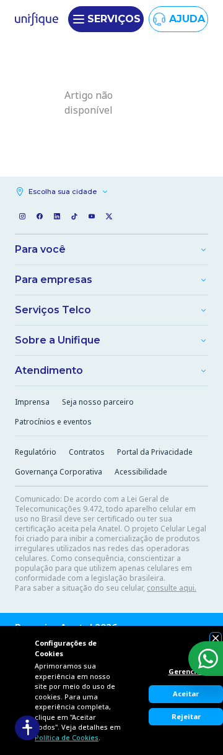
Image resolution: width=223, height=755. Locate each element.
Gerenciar (186, 671)
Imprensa (32, 402)
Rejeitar (186, 716)
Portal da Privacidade (155, 452)
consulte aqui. (171, 588)
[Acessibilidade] (27, 727)
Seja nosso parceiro (98, 402)
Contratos (87, 452)
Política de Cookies (66, 737)
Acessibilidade (141, 471)
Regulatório (35, 452)
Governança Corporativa (58, 471)
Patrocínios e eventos (53, 421)
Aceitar (186, 693)
